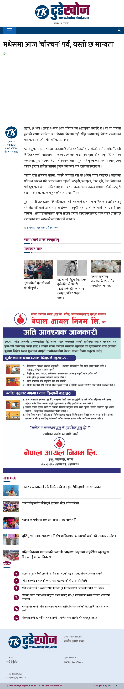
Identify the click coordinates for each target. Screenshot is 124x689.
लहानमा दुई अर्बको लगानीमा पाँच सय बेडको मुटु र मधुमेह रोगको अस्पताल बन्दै (62, 573)
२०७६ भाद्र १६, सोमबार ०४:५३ (11, 150)
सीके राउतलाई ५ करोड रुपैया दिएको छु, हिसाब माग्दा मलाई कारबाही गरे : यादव (63, 588)
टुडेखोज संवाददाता (11, 143)
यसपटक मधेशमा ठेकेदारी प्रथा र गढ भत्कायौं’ (49, 519)
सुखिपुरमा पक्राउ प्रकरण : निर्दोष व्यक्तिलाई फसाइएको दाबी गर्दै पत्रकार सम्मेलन (69, 536)
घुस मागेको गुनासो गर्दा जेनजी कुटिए (37, 286)
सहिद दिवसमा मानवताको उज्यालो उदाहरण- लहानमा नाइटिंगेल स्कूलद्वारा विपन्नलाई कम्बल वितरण (65, 555)
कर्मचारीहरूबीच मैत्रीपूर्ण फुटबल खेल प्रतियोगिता (50, 503)
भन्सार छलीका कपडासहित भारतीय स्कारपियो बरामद (102, 281)
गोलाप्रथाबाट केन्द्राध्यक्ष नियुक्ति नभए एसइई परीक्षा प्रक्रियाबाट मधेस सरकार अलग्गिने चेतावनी (66, 597)
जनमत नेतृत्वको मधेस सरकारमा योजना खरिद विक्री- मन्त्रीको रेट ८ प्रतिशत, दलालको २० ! (65, 608)
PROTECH (113, 686)
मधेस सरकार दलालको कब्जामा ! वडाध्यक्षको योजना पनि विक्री (54, 581)
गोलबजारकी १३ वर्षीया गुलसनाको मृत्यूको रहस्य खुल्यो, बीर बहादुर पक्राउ (59, 617)
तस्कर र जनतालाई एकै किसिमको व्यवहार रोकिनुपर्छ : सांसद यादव (61, 487)
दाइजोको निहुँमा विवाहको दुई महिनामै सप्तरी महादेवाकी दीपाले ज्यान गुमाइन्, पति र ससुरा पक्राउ (72, 289)
